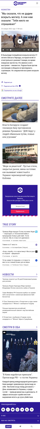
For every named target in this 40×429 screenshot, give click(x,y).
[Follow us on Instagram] (17, 410)
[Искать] (32, 426)
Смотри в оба (11, 327)
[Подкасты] (32, 410)
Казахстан (5, 10)
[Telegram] (20, 426)
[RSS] (27, 410)
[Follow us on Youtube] (13, 410)
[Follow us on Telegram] (22, 410)
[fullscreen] (37, 50)
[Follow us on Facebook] (3, 410)
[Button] (6, 83)
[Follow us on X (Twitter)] (8, 410)
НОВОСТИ (8, 274)
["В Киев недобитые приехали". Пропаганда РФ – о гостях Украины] (20, 351)
